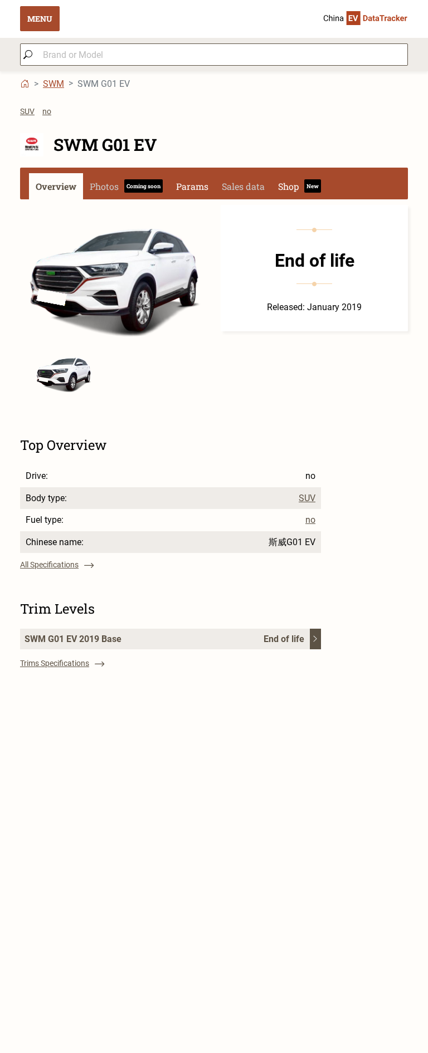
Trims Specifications (54, 663)
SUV (27, 111)
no (46, 111)
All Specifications (49, 564)
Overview (56, 186)
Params (192, 186)
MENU (39, 18)
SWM (53, 84)
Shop (298, 186)
